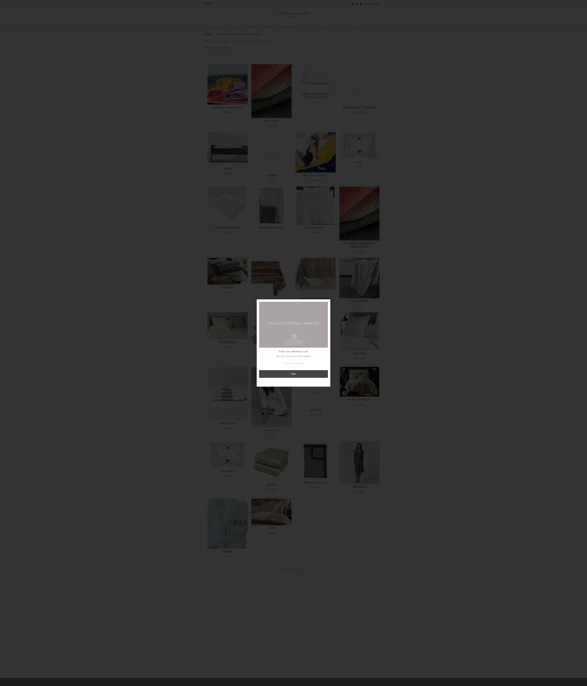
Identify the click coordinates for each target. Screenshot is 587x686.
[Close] (328, 301)
